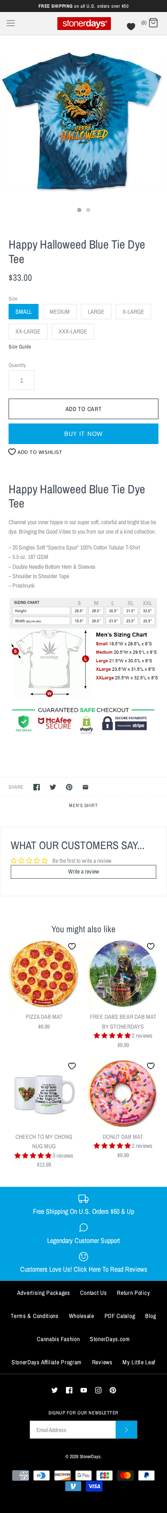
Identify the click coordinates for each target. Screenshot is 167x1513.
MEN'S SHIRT (83, 805)
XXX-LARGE (73, 331)
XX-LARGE (28, 331)
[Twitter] (54, 1390)
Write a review (83, 871)
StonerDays (90, 1456)
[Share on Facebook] (36, 787)
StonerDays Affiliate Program (47, 1362)
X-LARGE (133, 311)
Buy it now (83, 433)
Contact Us (93, 1293)
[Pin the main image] (69, 787)
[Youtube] (84, 1390)
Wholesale (81, 1316)
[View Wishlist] (132, 29)
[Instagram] (98, 1390)
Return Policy (133, 1293)
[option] (83, 118)
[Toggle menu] (10, 22)
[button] (113, 1035)
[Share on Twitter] (53, 787)
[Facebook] (69, 1390)
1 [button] (79, 211)
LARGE (96, 311)
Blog (150, 1316)
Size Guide (20, 347)
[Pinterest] (113, 1390)
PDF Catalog (119, 1316)
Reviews (102, 1362)
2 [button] (88, 211)
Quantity (17, 365)
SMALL (23, 311)
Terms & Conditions (35, 1316)
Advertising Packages (43, 1293)
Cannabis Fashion (58, 1339)
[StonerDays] (84, 23)
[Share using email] (85, 787)
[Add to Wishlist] (72, 946)
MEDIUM (60, 311)
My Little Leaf (138, 1362)
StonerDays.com (110, 1339)
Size (13, 298)
